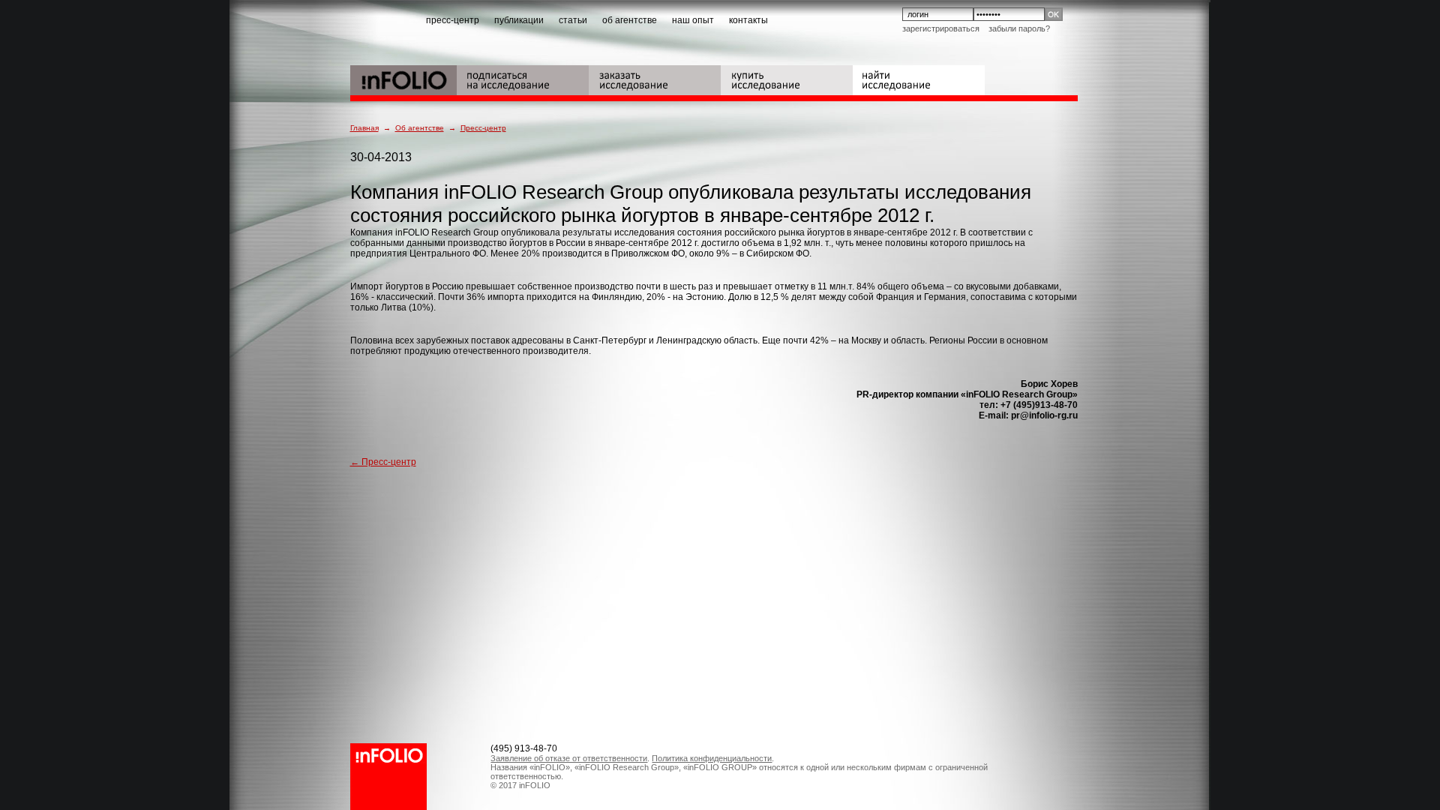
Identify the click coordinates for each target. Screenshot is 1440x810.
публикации (519, 20)
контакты (748, 20)
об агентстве (629, 20)
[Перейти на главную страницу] (403, 78)
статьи (573, 20)
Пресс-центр (483, 128)
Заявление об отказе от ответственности (568, 758)
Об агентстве (419, 128)
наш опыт (693, 20)
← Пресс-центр (383, 462)
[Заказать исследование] (655, 78)
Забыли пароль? (1019, 28)
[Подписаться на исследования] (523, 78)
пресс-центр (452, 20)
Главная (364, 128)
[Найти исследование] (919, 78)
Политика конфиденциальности (712, 758)
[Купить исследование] (787, 78)
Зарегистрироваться (941, 28)
